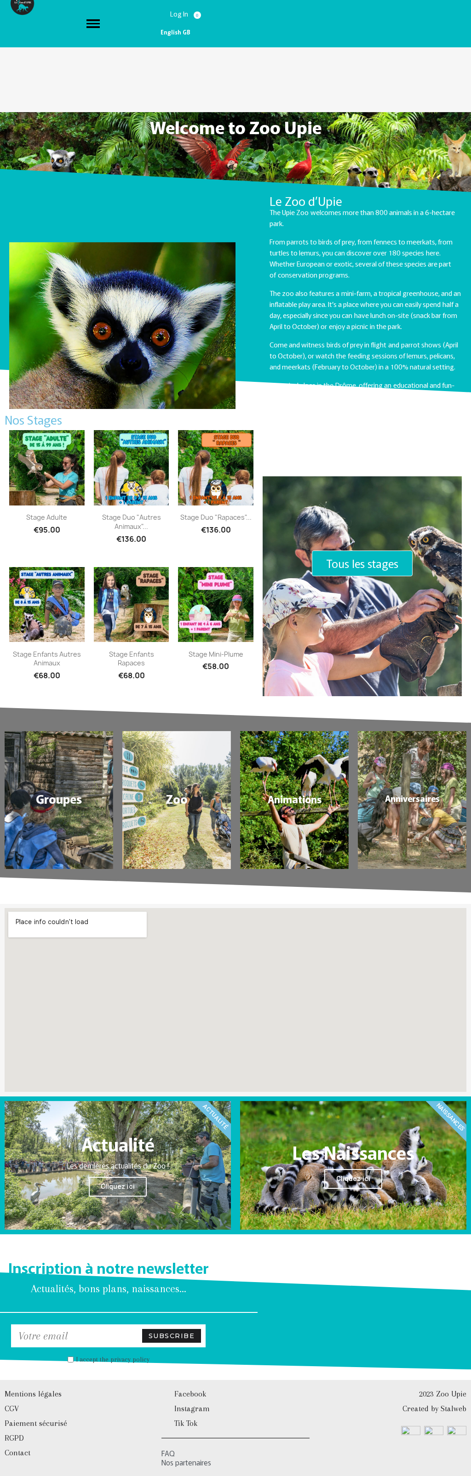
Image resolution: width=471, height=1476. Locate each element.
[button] (362, 563)
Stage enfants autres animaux (47, 659)
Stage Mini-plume (216, 654)
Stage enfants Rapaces (131, 659)
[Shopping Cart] (199, 13)
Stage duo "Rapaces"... (216, 517)
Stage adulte (46, 517)
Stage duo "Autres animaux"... (131, 522)
